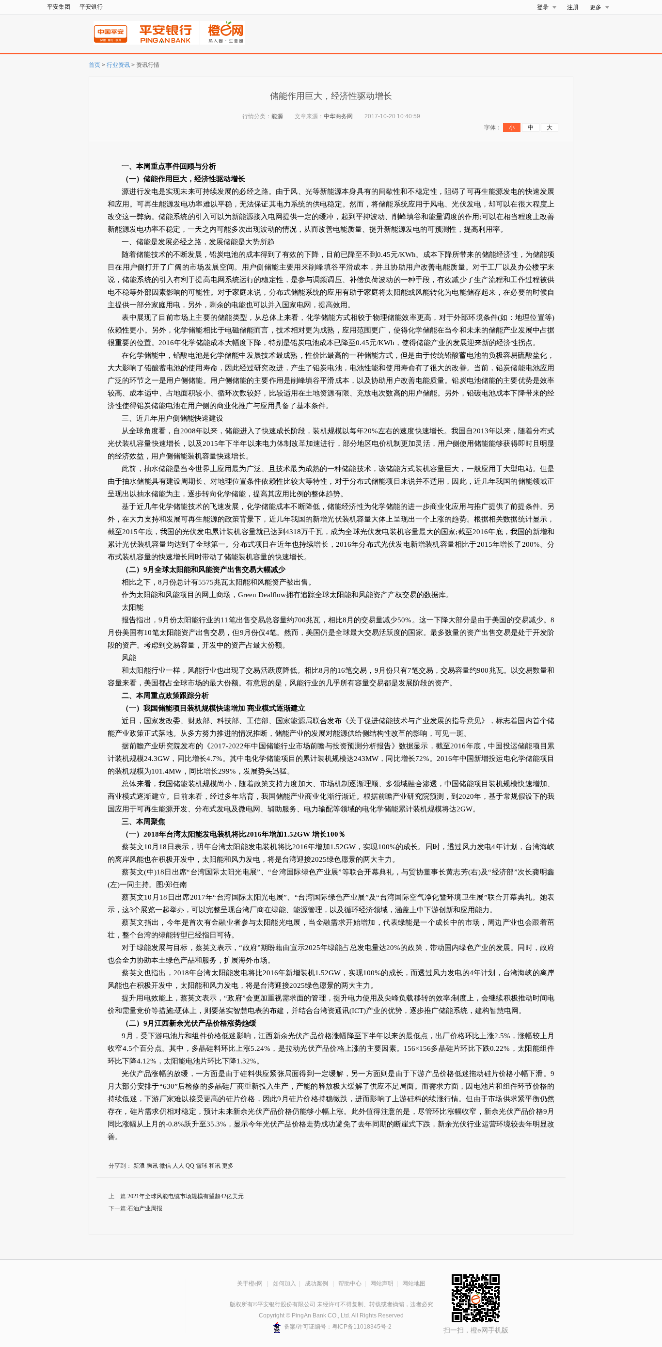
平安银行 (91, 6)
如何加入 (284, 1283)
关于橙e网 (250, 1283)
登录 (543, 7)
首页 (94, 65)
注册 (573, 7)
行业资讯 (118, 65)
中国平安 (114, 33)
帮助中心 (350, 1283)
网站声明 (382, 1283)
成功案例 (317, 1283)
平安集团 (58, 6)
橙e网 (222, 33)
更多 (595, 7)
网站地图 (414, 1283)
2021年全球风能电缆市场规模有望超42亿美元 (185, 1196)
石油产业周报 (144, 1208)
